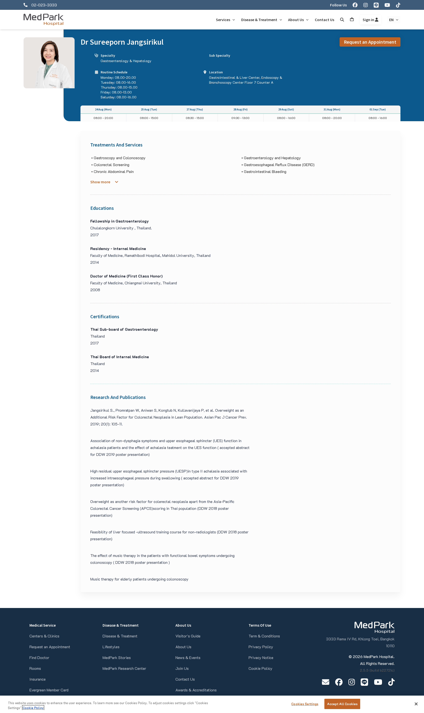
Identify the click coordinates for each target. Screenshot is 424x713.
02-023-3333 (44, 4)
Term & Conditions (264, 635)
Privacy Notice (261, 657)
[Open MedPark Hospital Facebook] (339, 682)
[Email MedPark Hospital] (325, 682)
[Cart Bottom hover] (352, 19)
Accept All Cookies (342, 704)
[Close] (416, 704)
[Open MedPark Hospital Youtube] (378, 682)
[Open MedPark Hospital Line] (364, 682)
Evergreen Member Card (48, 689)
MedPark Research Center (124, 668)
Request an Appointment (370, 42)
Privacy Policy (261, 646)
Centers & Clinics (44, 635)
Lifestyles (111, 646)
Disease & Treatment (120, 635)
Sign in (369, 19)
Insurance (37, 679)
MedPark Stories (117, 657)
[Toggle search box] (342, 20)
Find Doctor (39, 657)
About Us (183, 646)
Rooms (35, 668)
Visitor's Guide (187, 635)
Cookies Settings (304, 704)
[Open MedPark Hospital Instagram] (351, 682)
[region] (212, 704)
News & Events (187, 657)
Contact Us (185, 679)
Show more (100, 181)
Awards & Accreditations (196, 689)
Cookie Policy (260, 668)
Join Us (182, 668)
